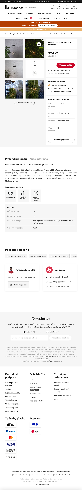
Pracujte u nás (35, 393)
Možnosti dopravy (12, 404)
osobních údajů (43, 359)
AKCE (48, 25)
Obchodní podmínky (62, 395)
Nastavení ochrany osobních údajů (21, 472)
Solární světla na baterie (59, 256)
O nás (32, 379)
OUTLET (57, 18)
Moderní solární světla (38, 256)
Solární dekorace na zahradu (45, 34)
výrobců (50, 361)
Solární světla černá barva (16, 256)
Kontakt (8, 389)
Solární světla (31, 34)
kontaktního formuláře (46, 356)
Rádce (41, 401)
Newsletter (34, 383)
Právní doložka (60, 399)
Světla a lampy (9, 34)
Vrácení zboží (10, 396)
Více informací (39, 159)
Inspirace (33, 401)
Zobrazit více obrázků (24, 103)
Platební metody (11, 400)
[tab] (16, 159)
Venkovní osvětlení (20, 34)
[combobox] (53, 6)
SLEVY (26, 18)
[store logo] (20, 7)
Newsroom (34, 397)
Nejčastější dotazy (12, 393)
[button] (14, 69)
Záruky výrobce (11, 411)
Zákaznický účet (11, 407)
